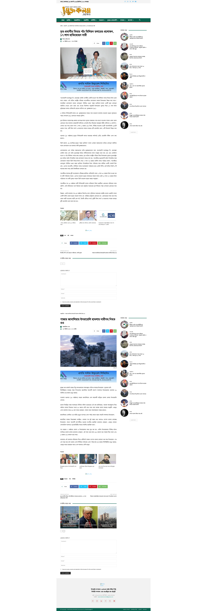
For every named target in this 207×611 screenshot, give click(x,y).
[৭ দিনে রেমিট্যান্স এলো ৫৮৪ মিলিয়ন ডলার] (69, 215)
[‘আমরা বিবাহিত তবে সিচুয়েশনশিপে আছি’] (124, 76)
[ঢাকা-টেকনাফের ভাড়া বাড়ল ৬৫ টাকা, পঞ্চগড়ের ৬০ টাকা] (124, 66)
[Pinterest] (111, 43)
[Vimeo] (133, 1)
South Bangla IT (89, 609)
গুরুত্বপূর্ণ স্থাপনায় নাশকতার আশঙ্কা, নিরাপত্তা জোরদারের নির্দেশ (137, 57)
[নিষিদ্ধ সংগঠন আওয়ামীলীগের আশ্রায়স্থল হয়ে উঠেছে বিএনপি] (124, 37)
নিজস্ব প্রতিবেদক (66, 39)
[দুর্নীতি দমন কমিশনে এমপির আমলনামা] (88, 215)
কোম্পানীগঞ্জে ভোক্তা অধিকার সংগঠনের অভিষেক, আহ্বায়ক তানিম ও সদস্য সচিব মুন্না (138, 47)
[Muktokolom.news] (73, 11)
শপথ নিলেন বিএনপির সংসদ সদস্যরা (138, 106)
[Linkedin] (101, 601)
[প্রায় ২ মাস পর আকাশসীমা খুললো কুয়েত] (124, 86)
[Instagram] (127, 1)
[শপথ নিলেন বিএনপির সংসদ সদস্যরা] (124, 105)
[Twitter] (130, 1)
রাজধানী (65, 25)
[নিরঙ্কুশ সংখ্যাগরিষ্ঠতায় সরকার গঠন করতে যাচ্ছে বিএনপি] (124, 115)
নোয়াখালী (131, 44)
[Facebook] (125, 1)
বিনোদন (131, 74)
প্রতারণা (72, 235)
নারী (68, 235)
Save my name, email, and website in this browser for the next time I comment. (81, 302)
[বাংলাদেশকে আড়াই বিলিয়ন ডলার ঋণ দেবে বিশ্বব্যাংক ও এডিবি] (107, 215)
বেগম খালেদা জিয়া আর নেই (136, 126)
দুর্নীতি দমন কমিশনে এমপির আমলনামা (87, 223)
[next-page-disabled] (64, 264)
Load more (133, 132)
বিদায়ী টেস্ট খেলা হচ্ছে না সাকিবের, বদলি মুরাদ (71, 252)
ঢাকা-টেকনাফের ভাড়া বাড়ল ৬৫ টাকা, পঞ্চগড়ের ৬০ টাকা (137, 67)
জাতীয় (61, 25)
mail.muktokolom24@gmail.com (105, 597)
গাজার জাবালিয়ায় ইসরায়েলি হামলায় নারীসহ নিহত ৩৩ (104, 252)
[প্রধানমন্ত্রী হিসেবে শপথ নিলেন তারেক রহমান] (124, 96)
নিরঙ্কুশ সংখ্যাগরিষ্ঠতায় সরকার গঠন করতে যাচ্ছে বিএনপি (137, 116)
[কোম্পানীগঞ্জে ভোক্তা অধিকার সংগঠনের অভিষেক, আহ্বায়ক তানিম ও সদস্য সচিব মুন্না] (124, 47)
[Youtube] (135, 1)
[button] (140, 20)
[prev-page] (61, 264)
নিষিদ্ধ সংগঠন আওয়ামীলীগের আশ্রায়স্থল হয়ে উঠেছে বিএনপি (136, 37)
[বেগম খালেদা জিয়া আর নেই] (124, 125)
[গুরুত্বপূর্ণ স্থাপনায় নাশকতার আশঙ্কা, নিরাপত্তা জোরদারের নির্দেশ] (124, 56)
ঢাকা (65, 235)
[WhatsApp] (115, 43)
